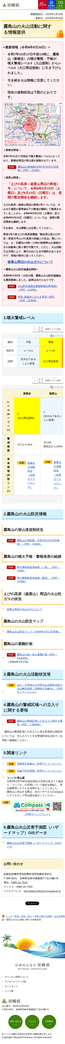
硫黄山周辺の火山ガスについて (30, 262)
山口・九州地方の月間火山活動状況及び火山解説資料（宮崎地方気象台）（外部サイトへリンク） (39, 688)
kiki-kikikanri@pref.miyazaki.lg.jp (42, 891)
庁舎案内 (49, 1021)
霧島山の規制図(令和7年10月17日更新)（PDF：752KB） (38, 168)
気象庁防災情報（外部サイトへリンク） (39, 770)
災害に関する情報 (43, 916)
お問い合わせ (15, 1021)
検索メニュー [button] (59, 7)
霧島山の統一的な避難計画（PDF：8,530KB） (37, 656)
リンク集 (9, 991)
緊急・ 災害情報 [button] (42, 4)
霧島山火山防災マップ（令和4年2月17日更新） (34, 631)
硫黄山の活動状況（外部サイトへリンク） (57, 475)
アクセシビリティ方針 (15, 981)
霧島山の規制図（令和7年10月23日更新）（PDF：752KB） (38, 542)
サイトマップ (11, 986)
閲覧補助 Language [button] (51, 7)
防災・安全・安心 (23, 916)
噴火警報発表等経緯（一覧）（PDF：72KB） (38, 569)
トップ (9, 916)
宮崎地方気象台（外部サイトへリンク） (39, 763)
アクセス (32, 1021)
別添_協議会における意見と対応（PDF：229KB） (36, 298)
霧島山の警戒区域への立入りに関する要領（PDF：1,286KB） (39, 722)
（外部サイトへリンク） (37, 814)
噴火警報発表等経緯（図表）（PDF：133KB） (38, 579)
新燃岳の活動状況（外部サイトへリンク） (31, 475)
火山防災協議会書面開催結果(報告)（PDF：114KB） (37, 288)
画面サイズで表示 (53, 329)
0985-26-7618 (19, 882)
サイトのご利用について (17, 977)
